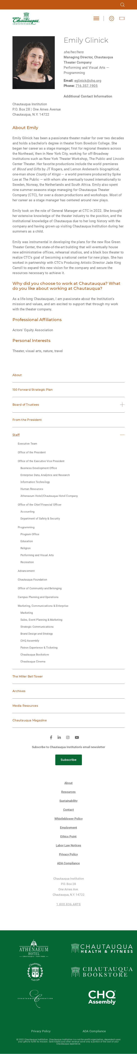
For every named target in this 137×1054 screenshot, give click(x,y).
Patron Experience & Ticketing (39, 647)
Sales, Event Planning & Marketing (41, 619)
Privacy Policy (68, 854)
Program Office (30, 534)
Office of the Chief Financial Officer (39, 504)
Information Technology (35, 482)
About (17, 375)
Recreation (27, 562)
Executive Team (27, 443)
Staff (16, 435)
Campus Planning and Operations (38, 597)
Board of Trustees (25, 404)
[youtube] (77, 738)
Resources (68, 792)
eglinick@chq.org (87, 81)
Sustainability (68, 801)
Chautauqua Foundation (32, 579)
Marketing (27, 612)
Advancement (26, 571)
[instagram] (67, 738)
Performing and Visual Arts (37, 555)
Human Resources (32, 489)
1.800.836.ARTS (68, 904)
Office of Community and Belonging (40, 588)
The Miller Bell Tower (27, 676)
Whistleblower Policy (68, 818)
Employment (68, 827)
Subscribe (69, 759)
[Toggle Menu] (96, 18)
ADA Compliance (68, 863)
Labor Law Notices (68, 845)
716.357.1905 (87, 86)
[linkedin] (59, 738)
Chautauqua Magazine (29, 720)
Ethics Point (68, 836)
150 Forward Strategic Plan (32, 389)
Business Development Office (39, 468)
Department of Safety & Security (40, 518)
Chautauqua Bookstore (35, 654)
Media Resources (25, 705)
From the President (27, 420)
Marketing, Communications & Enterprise (43, 605)
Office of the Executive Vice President (41, 461)
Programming (26, 527)
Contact (68, 809)
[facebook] (51, 738)
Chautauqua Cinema (33, 661)
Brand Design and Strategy (37, 633)
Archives (18, 691)
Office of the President (32, 452)
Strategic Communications (37, 626)
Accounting (28, 511)
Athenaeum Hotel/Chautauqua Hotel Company (49, 496)
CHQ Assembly (30, 640)
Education (27, 541)
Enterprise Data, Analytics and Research (45, 475)
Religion (26, 548)
